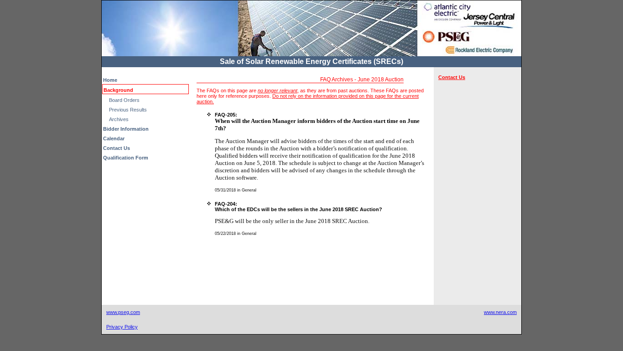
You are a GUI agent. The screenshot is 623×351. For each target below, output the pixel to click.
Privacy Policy (122, 327)
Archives (119, 119)
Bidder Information (126, 129)
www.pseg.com (123, 312)
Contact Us (116, 148)
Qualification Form (125, 157)
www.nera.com (500, 312)
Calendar (114, 138)
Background (118, 90)
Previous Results (128, 109)
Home (110, 80)
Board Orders (124, 100)
